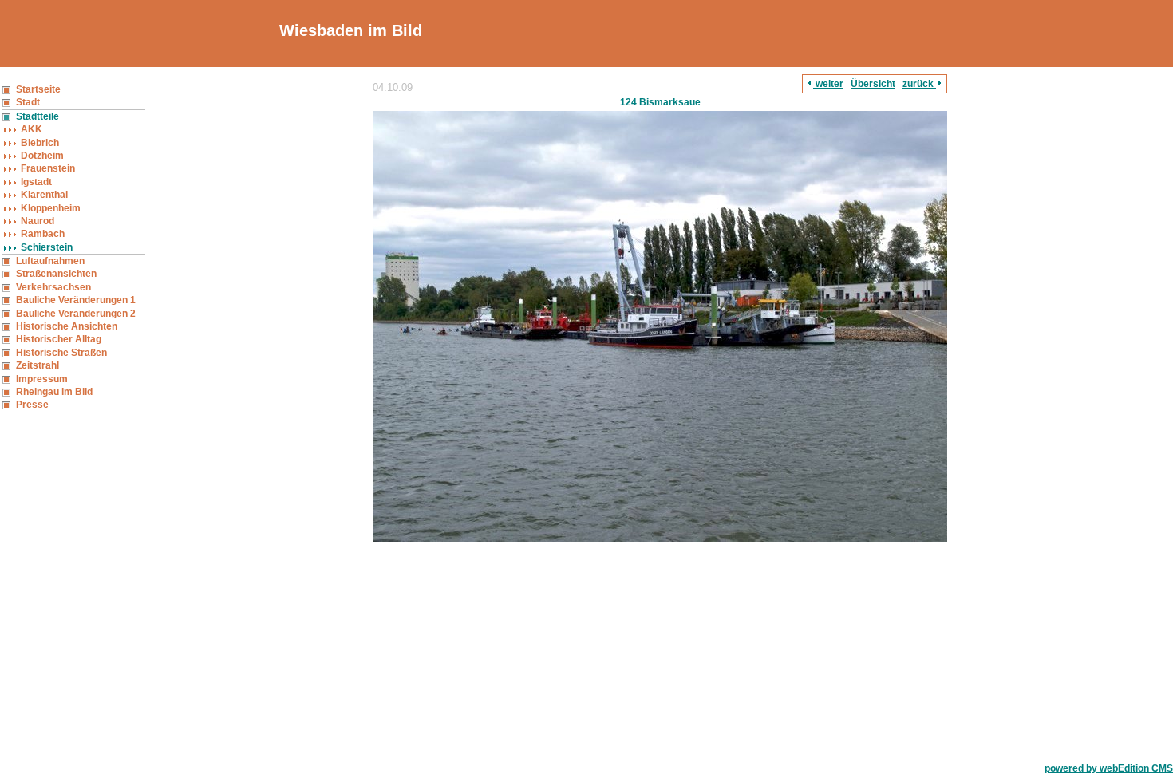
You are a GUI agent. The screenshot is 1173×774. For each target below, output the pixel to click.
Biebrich (40, 142)
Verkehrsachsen (53, 287)
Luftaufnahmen (50, 261)
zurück (919, 83)
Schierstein (47, 247)
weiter (828, 83)
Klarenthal (44, 194)
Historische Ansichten (66, 326)
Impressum (42, 379)
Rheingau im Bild (54, 391)
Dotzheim (42, 155)
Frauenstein (48, 168)
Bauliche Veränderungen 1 (76, 300)
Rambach (43, 233)
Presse (32, 404)
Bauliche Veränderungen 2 (76, 313)
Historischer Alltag (58, 339)
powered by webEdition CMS (1109, 768)
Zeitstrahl (37, 365)
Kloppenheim (51, 208)
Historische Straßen (61, 352)
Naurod (37, 221)
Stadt (28, 102)
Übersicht (873, 83)
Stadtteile (37, 116)
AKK (31, 129)
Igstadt (36, 182)
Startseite (38, 89)
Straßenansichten (56, 273)
